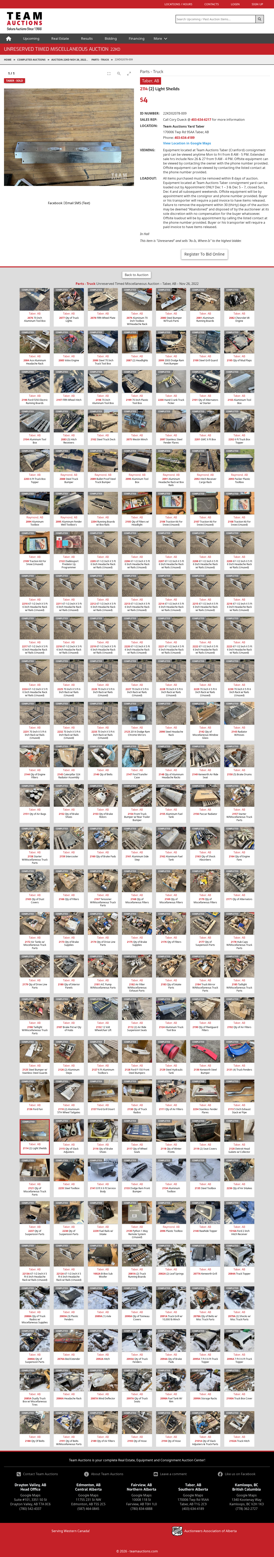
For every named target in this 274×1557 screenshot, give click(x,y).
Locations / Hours (178, 4)
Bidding (111, 38)
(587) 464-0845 (88, 1508)
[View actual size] (119, 73)
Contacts (211, 4)
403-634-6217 (201, 119)
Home (7, 59)
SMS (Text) (82, 203)
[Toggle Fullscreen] (109, 73)
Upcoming (31, 38)
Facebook (55, 203)
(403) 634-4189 (193, 1508)
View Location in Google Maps (187, 143)
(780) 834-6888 (141, 1508)
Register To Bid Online (204, 254)
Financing (136, 38)
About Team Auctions (107, 1474)
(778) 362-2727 (247, 1508)
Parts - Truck (100, 59)
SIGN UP (257, 4)
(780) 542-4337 (30, 1508)
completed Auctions (31, 59)
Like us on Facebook (240, 1474)
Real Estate (60, 38)
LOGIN (235, 4)
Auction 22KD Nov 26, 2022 (68, 59)
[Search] (260, 19)
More (158, 38)
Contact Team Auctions (40, 1474)
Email (69, 203)
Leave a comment (173, 1474)
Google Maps (30, 1495)
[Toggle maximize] (129, 73)
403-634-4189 (185, 137)
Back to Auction (136, 275)
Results (87, 38)
